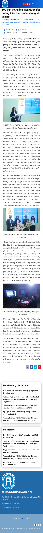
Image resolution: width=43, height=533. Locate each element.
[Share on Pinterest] (39, 367)
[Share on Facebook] (31, 367)
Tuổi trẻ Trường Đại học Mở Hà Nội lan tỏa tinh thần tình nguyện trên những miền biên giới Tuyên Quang (21, 399)
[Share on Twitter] (35, 367)
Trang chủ (16, 518)
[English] (28, 4)
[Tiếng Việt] (25, 4)
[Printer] (27, 367)
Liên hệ (27, 518)
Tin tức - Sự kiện (11, 33)
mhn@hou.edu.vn (12, 508)
